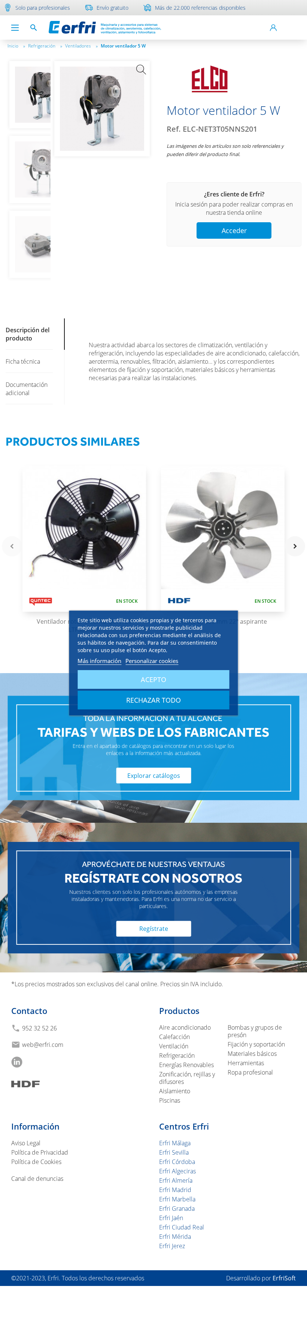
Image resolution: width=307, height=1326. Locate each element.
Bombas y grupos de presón (255, 1031)
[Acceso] (273, 27)
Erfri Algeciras (177, 1171)
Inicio (16, 46)
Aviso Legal (25, 1143)
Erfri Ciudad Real (181, 1227)
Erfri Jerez (172, 1246)
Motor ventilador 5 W (123, 46)
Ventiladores (81, 46)
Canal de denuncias (37, 1178)
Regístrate (153, 929)
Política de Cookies (36, 1161)
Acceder (234, 230)
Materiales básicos (252, 1053)
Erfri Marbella (177, 1199)
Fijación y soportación (256, 1044)
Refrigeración (45, 46)
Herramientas (246, 1063)
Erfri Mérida (175, 1236)
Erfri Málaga (175, 1143)
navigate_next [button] (295, 546)
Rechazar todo (153, 700)
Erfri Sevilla (174, 1152)
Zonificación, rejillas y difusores (187, 1077)
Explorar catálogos (153, 775)
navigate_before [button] (11, 546)
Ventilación (173, 1046)
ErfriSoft (284, 1278)
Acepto (153, 679)
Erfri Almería (175, 1180)
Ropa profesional (250, 1072)
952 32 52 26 (39, 1028)
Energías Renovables (186, 1065)
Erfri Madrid (175, 1190)
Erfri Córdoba (177, 1161)
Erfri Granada (177, 1208)
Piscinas (169, 1100)
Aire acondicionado (185, 1027)
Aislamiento (174, 1091)
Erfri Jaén (171, 1218)
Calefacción (174, 1037)
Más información (99, 660)
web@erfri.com (42, 1044)
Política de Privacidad (39, 1152)
